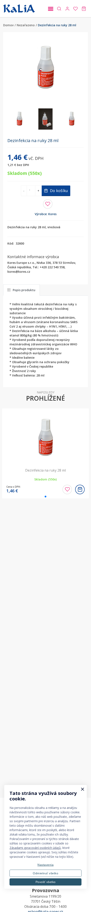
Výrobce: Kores (46, 214)
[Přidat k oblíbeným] (47, 204)
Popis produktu (24, 290)
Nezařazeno (26, 25)
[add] (80, 489)
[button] (78, 68)
